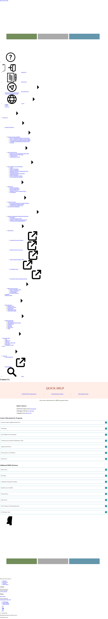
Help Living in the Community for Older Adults (19, 153)
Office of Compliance (14, 290)
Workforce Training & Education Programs (18, 219)
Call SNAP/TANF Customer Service (29, 393)
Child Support (10, 186)
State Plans (10, 326)
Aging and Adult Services (54, 447)
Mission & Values (8, 295)
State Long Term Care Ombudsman (54, 453)
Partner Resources (8, 305)
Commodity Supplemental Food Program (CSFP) (20, 141)
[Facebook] (2, 606)
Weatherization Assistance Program (17, 204)
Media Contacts (54, 470)
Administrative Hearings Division (14, 322)
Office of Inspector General (15, 289)
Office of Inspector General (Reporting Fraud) (54, 506)
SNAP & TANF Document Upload (12, 92)
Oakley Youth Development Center (17, 259)
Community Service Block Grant (16, 205)
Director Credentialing (14, 170)
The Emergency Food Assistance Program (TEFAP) (20, 140)
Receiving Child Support (15, 188)
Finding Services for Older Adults (16, 154)
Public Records (11, 308)
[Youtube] (3, 608)
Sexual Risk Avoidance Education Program (18, 278)
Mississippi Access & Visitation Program (18, 191)
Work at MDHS (8, 366)
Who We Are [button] (5, 117)
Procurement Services (14, 293)
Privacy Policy (3, 596)
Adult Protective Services (15, 157)
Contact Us (4, 355)
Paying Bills (7, 344)
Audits (9, 328)
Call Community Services (83, 393)
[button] (13, 376)
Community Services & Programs (16, 240)
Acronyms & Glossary (12, 310)
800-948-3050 (33, 408)
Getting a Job (7, 340)
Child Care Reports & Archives (16, 175)
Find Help (4, 581)
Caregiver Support (13, 155)
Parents (11, 167)
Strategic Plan (10, 327)
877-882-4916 (31, 410)
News (3, 346)
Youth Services (10, 230)
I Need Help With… (6, 338)
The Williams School (14, 269)
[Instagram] (2, 609)
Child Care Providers (14, 168)
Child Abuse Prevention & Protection (17, 173)
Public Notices (5, 584)
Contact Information (9, 357)
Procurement (54, 476)
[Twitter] (3, 607)
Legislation (10, 325)
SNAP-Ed (12, 142)
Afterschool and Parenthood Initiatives (17, 220)
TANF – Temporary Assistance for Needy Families (20, 139)
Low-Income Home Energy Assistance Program (19, 203)
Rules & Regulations (14, 174)
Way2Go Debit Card (14, 190)
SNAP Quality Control (54, 512)
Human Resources (54, 494)
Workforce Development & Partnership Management (18, 216)
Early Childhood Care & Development (15, 166)
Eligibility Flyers (11, 306)
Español (6, 105)
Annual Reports (11, 323)
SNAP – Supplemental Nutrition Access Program (19, 138)
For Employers (13, 192)
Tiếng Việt (7, 107)
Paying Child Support (14, 187)
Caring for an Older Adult (10, 342)
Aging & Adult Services (12, 152)
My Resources (5, 601)
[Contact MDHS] (10, 61)
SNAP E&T (12, 217)
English (22, 103)
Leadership (7, 294)
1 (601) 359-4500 (3, 591)
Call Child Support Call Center (57, 393)
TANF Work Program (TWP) (16, 218)
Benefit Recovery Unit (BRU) (54, 488)
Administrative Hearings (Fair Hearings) (54, 482)
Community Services (12, 202)
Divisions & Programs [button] (9, 127)
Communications (13, 292)
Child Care (7, 341)
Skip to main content (4, 0)
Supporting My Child (9, 345)
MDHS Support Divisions (13, 288)
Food (6, 339)
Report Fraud (5, 582)
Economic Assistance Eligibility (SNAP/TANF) (54, 422)
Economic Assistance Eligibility (14, 136)
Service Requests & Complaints (16, 177)
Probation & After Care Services (16, 249)
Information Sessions (14, 172)
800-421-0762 (28, 413)
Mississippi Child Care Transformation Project (19, 171)
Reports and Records (9, 320)
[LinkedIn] (2, 610)
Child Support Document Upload (11, 93)
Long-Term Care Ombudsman (13, 206)
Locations (4, 583)
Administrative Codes (12, 309)
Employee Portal (5, 604)
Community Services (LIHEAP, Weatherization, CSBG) (54, 441)
